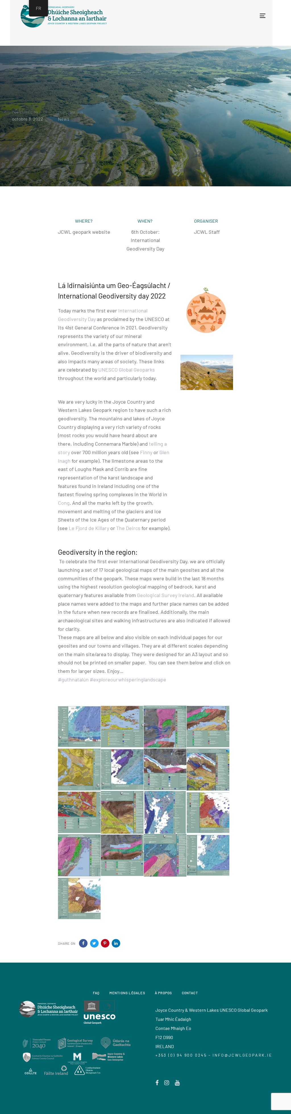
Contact (190, 993)
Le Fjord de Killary (89, 528)
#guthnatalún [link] (73, 679)
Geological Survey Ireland (165, 595)
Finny (146, 452)
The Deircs (128, 528)
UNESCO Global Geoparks (126, 369)
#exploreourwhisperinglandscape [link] (128, 679)
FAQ (96, 993)
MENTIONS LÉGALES (127, 993)
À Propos (163, 993)
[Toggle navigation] (201, 16)
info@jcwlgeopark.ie (242, 1055)
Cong (64, 503)
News (63, 118)
